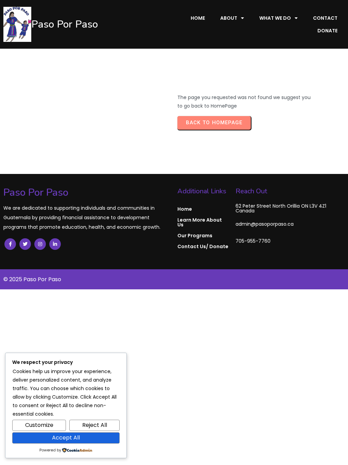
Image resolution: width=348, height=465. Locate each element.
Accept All (66, 438)
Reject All (94, 425)
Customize (39, 425)
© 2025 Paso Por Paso (32, 279)
